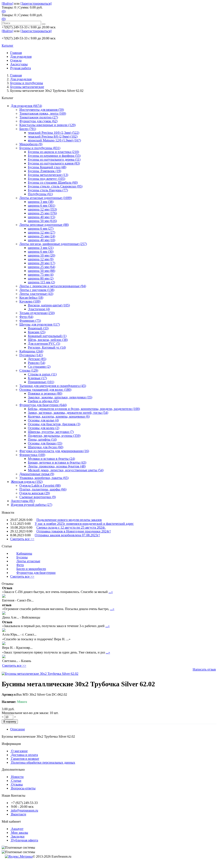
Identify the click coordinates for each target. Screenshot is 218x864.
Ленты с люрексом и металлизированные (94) (52, 286)
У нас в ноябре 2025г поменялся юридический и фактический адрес (84, 523)
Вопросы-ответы (23, 788)
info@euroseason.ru (24, 810)
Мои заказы (19, 832)
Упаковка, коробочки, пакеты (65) (44, 478)
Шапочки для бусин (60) (45, 447)
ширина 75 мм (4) (40, 274)
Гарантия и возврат (25, 758)
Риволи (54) (36, 363)
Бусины (22, 557)
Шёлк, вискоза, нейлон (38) (48, 340)
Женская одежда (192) (27, 481)
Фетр (20, 565)
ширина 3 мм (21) (40, 248)
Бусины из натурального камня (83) (54, 163)
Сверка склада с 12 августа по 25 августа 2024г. (71, 527)
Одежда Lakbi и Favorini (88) (40, 485)
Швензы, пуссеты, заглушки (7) (51, 432)
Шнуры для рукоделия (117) (39, 324)
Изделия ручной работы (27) (31, 504)
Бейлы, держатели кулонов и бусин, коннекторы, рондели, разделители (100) (84, 409)
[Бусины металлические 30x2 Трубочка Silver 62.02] (40, 673)
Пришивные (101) (41, 382)
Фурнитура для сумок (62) (38, 121)
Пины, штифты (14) (42, 439)
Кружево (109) (29, 301)
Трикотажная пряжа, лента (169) (42, 113)
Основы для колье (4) (43, 420)
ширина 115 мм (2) (41, 282)
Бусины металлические (27, 87)
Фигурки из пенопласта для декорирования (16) (54, 451)
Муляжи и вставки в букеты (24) (51, 458)
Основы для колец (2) (43, 428)
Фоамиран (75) (30, 320)
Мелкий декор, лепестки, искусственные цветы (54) (65, 470)
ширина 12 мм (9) (40, 259)
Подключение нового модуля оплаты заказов (69, 520)
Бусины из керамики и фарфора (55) (54, 155)
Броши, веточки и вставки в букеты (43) (57, 462)
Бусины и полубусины (26, 83)
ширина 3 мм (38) (40, 201)
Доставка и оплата (24, 755)
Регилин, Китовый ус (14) (47, 347)
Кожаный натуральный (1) (47, 336)
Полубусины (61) (40, 194)
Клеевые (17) (37, 378)
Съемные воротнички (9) (37, 497)
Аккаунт (17, 829)
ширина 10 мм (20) (41, 255)
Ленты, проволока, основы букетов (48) (57, 466)
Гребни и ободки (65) (43, 401)
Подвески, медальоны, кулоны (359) (54, 435)
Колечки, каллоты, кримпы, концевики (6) (59, 416)
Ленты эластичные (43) (36, 294)
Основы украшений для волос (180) (45, 389)
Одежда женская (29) (34, 493)
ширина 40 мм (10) (41, 240)
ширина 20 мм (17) (41, 263)
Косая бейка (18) (31, 297)
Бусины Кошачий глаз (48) (47, 167)
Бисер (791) (27, 129)
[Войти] (7, 3)
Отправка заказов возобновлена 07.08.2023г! (67, 535)
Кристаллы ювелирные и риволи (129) (47, 125)
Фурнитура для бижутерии (36, 572)
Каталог (7, 45)
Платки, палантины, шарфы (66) (42, 489)
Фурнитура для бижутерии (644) (43, 405)
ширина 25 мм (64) (41, 267)
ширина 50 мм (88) (41, 271)
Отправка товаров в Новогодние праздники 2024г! (73, 531)
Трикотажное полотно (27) (38, 117)
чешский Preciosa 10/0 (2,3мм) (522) (53, 132)
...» (111, 592)
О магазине (19, 751)
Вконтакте (18, 814)
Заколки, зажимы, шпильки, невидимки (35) (60, 397)
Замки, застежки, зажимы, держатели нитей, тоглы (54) (68, 412)
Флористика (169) (32, 455)
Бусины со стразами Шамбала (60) (53, 182)
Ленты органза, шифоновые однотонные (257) (53, 244)
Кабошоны (24, 553)
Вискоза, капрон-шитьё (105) (49, 305)
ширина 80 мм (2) (40, 278)
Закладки (17, 836)
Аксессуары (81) (23, 501)
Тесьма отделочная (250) (37, 313)
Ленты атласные (28, 561)
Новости (17, 777)
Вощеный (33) (38, 328)
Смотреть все (22, 539)
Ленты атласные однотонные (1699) (45, 198)
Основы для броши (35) (45, 443)
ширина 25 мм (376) (42, 213)
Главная (16, 75)
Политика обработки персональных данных (43, 762)
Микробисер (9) (30, 144)
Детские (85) (37, 359)
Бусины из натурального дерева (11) (54, 159)
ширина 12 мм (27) (41, 232)
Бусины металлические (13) (48, 175)
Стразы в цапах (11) (42, 374)
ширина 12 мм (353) (42, 209)
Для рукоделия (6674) (26, 106)
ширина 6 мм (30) (40, 251)
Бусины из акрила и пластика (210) (53, 152)
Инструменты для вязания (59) (41, 109)
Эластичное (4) (39, 309)
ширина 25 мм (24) (41, 236)
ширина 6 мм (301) (41, 205)
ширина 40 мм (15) (41, 217)
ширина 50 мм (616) (42, 221)
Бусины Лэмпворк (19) (44, 171)
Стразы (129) (28, 370)
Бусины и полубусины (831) (39, 148)
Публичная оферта (24, 840)
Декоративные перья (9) (36, 474)
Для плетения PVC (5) (44, 343)
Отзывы (17, 784)
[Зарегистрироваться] (36, 3)
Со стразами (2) (39, 366)
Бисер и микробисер (31, 569)
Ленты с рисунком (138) (36, 290)
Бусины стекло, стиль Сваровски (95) (55, 186)
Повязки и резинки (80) (45, 393)
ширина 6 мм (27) (40, 228)
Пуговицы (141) (31, 355)
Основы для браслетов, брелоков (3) (54, 424)
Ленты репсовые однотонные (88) (44, 224)
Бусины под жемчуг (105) (46, 178)
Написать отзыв (204, 669)
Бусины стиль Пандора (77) (48, 190)
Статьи (16, 780)
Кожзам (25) (36, 332)
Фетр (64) (26, 317)
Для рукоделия (21, 79)
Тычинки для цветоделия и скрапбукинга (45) (52, 386)
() (4, 11)
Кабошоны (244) (31, 351)
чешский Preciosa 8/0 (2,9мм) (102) (52, 136)
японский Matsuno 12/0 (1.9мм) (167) (54, 140)
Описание (17, 729)
